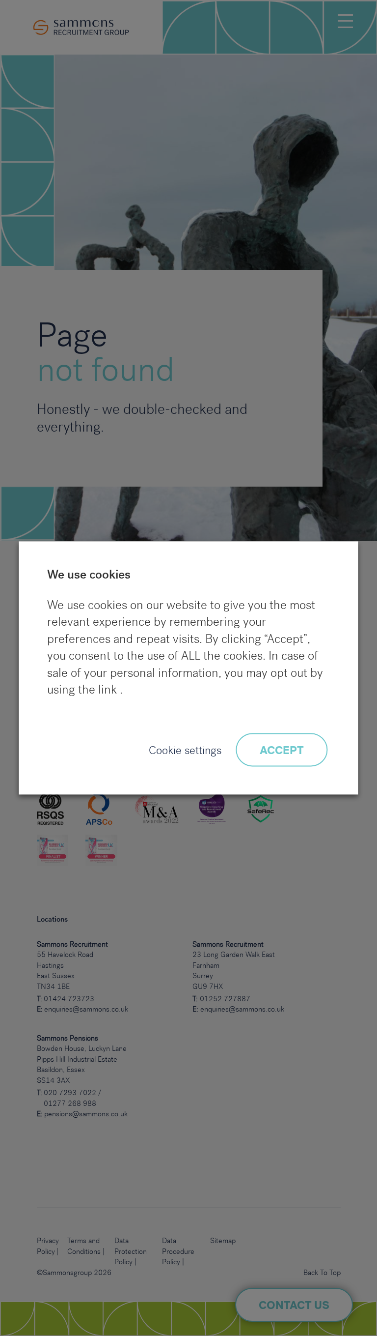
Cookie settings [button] (185, 750)
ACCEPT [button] (282, 750)
